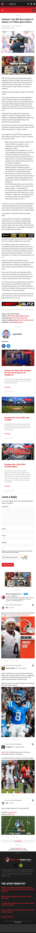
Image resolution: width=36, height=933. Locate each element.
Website (4, 542)
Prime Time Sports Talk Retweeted (13, 605)
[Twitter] (28, 4)
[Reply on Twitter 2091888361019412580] (2, 661)
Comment (5, 506)
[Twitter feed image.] (18, 637)
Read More (7, 387)
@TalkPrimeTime (23, 316)
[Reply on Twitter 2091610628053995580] (2, 795)
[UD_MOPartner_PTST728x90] (18, 237)
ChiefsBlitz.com (18, 848)
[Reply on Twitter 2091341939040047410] (2, 837)
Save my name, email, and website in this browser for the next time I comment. (17, 551)
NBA (6, 28)
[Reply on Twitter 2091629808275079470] (2, 739)
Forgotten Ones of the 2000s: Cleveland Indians (15, 465)
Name (4, 529)
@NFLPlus (11, 814)
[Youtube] (34, 4)
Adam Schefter (10, 668)
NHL (13, 28)
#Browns (4, 752)
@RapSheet (25, 615)
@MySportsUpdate (19, 747)
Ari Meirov (9, 747)
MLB (3, 28)
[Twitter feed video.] (18, 825)
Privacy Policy (18, 922)
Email (4, 535)
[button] (34, 10)
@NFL (12, 607)
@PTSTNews (11, 316)
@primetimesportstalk (16, 322)
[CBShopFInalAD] (18, 74)
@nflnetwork (13, 812)
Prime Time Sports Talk (19, 318)
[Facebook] (31, 4)
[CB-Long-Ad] (18, 305)
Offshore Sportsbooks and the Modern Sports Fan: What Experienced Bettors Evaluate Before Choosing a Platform (17, 889)
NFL (10, 28)
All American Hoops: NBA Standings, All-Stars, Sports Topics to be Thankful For (17, 372)
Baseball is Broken (7, 917)
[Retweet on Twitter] (4, 604)
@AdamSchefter (16, 615)
